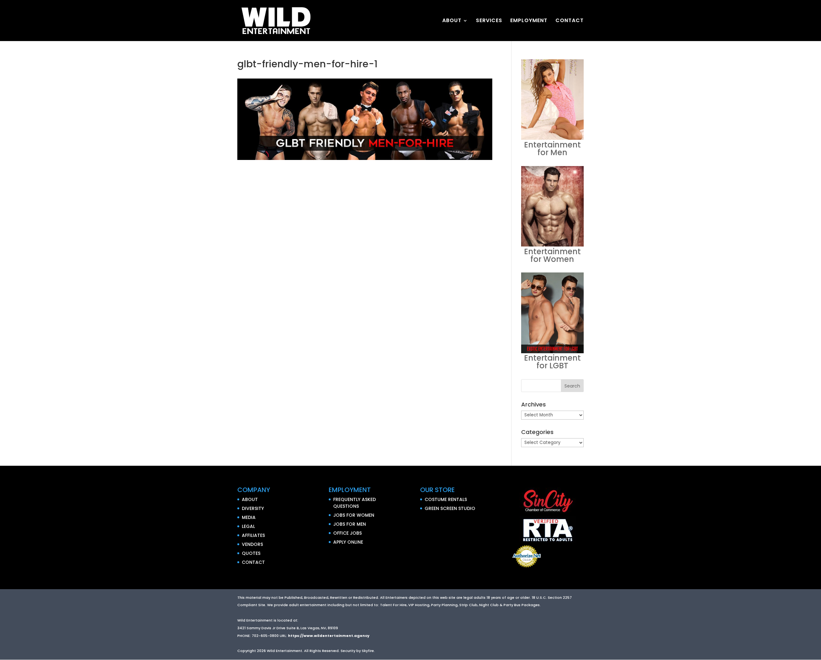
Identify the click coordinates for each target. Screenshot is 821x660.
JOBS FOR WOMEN (353, 515)
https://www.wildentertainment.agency (328, 635)
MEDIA (249, 517)
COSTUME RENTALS (446, 499)
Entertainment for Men (552, 148)
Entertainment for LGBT (552, 362)
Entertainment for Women (552, 255)
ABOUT (451, 21)
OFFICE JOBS (347, 533)
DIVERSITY (253, 508)
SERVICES (489, 21)
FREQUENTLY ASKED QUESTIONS (354, 502)
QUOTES (251, 553)
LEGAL (248, 526)
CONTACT (569, 21)
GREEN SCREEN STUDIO (450, 508)
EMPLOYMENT (528, 21)
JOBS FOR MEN (349, 524)
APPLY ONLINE (348, 542)
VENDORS (252, 544)
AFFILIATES (253, 535)
